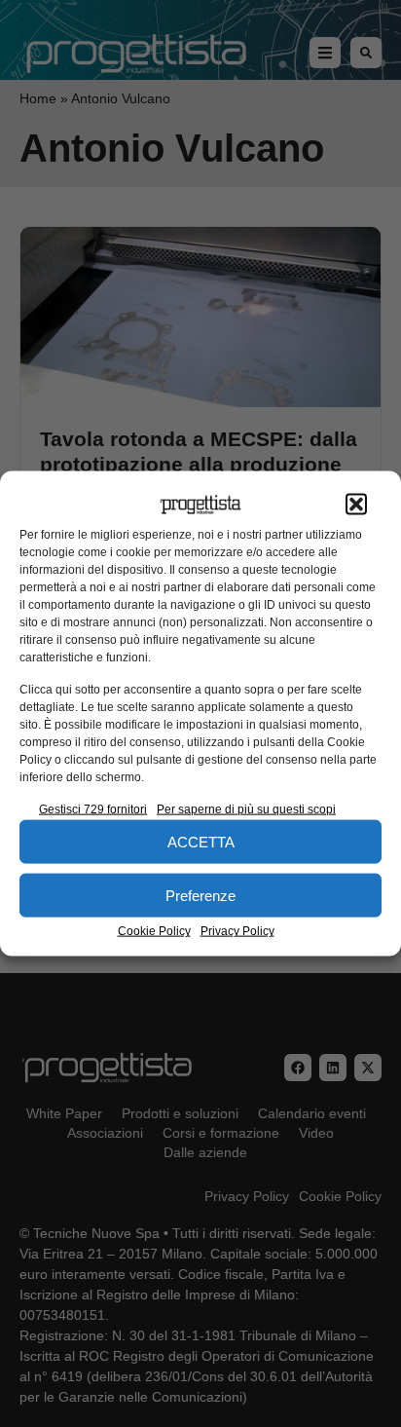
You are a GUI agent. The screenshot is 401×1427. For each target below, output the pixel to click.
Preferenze (200, 894)
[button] (356, 504)
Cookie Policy (154, 931)
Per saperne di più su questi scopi (246, 809)
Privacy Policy (237, 931)
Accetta (201, 841)
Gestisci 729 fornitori (93, 809)
